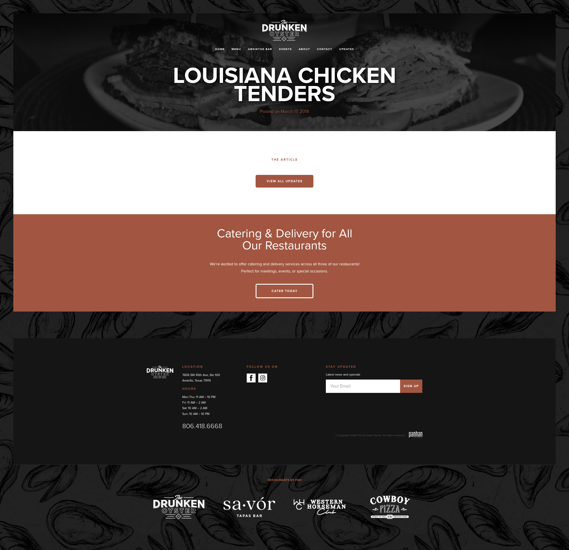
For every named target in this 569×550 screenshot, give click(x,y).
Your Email (340, 386)
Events (285, 49)
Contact (324, 49)
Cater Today (285, 291)
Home (220, 49)
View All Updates (285, 181)
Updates (346, 49)
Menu (236, 49)
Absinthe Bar (260, 49)
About (304, 49)
